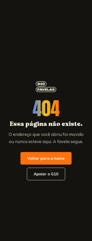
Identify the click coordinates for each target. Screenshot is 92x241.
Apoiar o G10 (46, 174)
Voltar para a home (46, 158)
